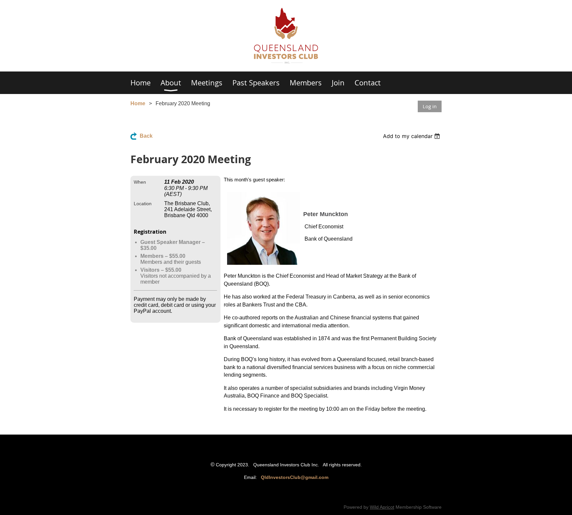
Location (143, 203)
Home (137, 103)
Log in (430, 106)
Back (146, 136)
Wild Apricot (382, 507)
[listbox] (412, 136)
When (140, 182)
